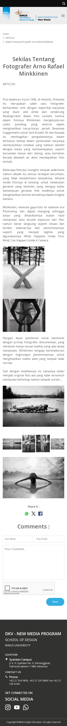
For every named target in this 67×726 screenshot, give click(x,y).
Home (6, 33)
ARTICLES (9, 37)
